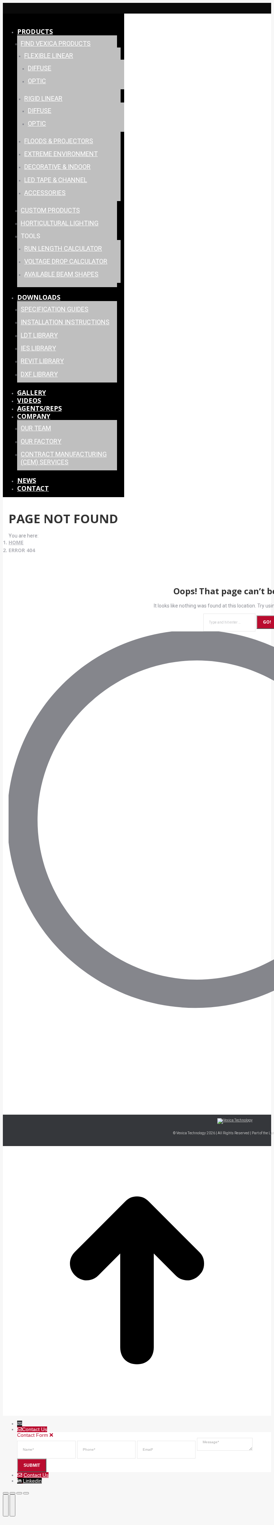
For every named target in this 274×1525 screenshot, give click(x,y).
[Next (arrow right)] (12, 1505)
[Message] (225, 1449)
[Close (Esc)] (6, 1493)
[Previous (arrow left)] (6, 1505)
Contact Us (36, 1475)
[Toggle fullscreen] (19, 1493)
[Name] (47, 1449)
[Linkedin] (20, 1481)
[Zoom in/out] (26, 1493)
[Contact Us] (20, 1475)
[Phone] (107, 1449)
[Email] (167, 1449)
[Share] (12, 1493)
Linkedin (32, 1481)
